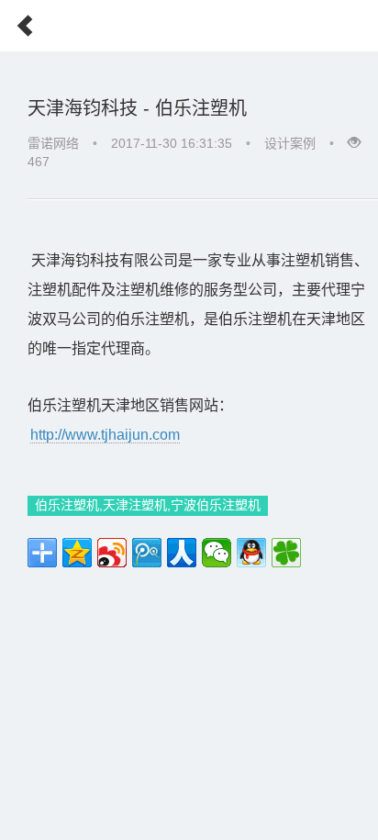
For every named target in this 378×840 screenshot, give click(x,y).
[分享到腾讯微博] (146, 552)
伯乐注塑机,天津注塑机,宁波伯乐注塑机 (148, 505)
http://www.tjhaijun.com (105, 434)
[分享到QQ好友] (251, 552)
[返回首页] (18, 20)
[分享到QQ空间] (77, 552)
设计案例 (290, 143)
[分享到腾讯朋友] (286, 552)
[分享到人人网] (181, 552)
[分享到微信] (216, 552)
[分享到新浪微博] (112, 552)
